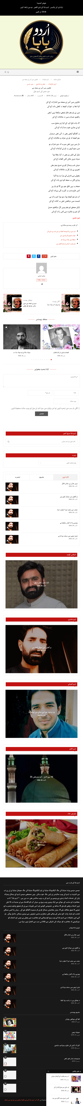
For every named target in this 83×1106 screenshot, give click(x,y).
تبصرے (17, 477)
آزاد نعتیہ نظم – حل (41, 582)
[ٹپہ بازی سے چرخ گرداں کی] (76, 1089)
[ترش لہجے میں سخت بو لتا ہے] (12, 539)
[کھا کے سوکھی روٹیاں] (9, 1022)
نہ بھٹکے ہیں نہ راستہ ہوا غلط (70, 1000)
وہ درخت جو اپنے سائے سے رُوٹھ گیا (41, 712)
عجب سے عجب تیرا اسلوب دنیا (67, 510)
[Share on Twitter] (34, 256)
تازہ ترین (65, 477)
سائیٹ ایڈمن (64, 95)
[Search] (8, 72)
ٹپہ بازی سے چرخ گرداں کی (61, 1087)
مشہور (41, 477)
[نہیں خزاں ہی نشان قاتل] (12, 487)
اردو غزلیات (45, 80)
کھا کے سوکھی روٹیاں (72, 1019)
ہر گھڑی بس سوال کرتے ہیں (68, 497)
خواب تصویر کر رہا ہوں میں (68, 235)
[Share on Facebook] (38, 256)
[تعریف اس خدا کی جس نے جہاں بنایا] (9, 1088)
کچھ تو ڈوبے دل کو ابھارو (61, 352)
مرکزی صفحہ (57, 80)
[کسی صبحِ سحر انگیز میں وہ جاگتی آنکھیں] (76, 1100)
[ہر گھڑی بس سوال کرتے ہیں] (12, 500)
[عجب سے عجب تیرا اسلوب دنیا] (12, 513)
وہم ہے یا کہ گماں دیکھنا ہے (68, 523)
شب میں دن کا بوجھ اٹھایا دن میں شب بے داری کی (61, 231)
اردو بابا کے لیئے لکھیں (41, 7)
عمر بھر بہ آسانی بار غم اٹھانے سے (66, 244)
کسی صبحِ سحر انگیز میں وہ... (60, 1098)
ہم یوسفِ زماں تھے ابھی (72, 1059)
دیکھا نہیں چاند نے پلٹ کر (68, 239)
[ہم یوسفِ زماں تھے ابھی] (9, 1062)
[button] (6, 342)
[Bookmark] (45, 327)
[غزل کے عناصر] (9, 1075)
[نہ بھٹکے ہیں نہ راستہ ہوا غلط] (9, 1003)
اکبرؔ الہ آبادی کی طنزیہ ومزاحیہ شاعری (67, 1045)
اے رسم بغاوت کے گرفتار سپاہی (60, 1076)
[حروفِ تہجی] (9, 1035)
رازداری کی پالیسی (56, 7)
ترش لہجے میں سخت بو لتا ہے (67, 536)
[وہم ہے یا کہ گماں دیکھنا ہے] (12, 526)
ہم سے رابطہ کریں (26, 7)
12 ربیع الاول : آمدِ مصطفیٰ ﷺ (41, 777)
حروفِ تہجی (76, 1032)
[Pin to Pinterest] (29, 256)
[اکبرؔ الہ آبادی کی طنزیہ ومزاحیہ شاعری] (9, 1048)
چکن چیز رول (41, 842)
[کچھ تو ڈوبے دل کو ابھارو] (61, 336)
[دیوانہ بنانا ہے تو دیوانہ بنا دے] (21, 336)
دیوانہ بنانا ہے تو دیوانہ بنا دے (21, 352)
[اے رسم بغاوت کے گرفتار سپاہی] (76, 1078)
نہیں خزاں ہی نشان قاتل (69, 484)
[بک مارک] (5, 72)
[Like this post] (44, 256)
